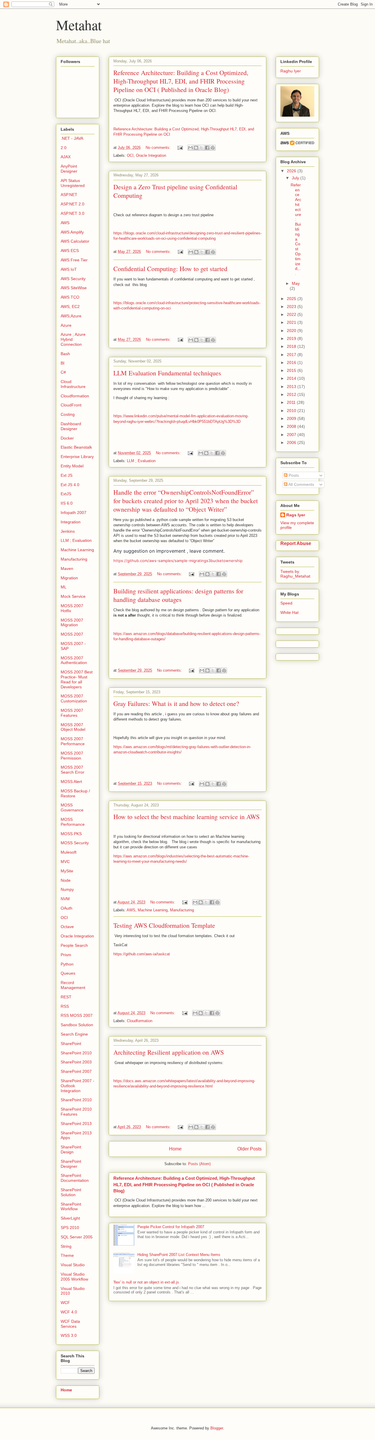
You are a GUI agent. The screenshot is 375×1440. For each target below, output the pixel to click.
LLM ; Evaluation (141, 461)
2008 (292, 426)
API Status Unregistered (73, 183)
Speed (286, 603)
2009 (292, 418)
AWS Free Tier (74, 260)
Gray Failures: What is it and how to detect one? (176, 703)
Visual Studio (73, 1264)
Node (66, 880)
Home (175, 1148)
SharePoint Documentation (75, 1178)
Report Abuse (295, 543)
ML (64, 587)
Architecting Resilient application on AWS (168, 1052)
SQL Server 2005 (77, 1237)
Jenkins (68, 531)
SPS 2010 (70, 1227)
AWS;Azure (71, 316)
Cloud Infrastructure (73, 384)
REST (66, 997)
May (296, 283)
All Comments (300, 484)
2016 (292, 362)
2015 (292, 370)
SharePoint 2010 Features (76, 1111)
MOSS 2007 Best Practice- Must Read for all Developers (77, 679)
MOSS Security (75, 842)
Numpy (67, 889)
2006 (292, 442)
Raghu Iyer (290, 71)
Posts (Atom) (199, 1164)
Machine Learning (153, 910)
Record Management (73, 985)
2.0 (64, 147)
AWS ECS (70, 250)
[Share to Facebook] (207, 148)
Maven (67, 568)
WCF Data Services (70, 1324)
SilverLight (70, 1218)
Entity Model (72, 466)
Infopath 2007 (73, 512)
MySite (67, 871)
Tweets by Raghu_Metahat (295, 573)
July (296, 178)
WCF (65, 1302)
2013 (292, 386)
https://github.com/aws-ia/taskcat (141, 954)
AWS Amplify (72, 232)
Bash (65, 353)
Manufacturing (182, 910)
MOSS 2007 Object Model (73, 727)
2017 (292, 354)
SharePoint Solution (71, 1192)
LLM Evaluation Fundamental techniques (167, 373)
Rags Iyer (295, 515)
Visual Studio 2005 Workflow (74, 1276)
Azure (66, 325)
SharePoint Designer (71, 1164)
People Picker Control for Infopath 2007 (170, 1227)
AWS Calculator (75, 241)
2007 (292, 434)
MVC (65, 861)
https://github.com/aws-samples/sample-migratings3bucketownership (178, 560)
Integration (71, 522)
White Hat (289, 612)
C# (63, 372)
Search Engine (74, 1034)
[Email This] (190, 148)
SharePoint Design (71, 1149)
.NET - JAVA (72, 138)
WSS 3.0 (69, 1335)
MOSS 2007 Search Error (72, 770)
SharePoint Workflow (71, 1206)
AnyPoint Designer (69, 168)
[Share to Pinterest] (213, 148)
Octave (67, 926)
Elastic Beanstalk (76, 447)
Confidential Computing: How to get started (170, 268)
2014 (292, 378)
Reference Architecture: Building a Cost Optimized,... (296, 229)
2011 (292, 402)
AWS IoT (69, 269)
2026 (292, 170)
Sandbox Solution (77, 1024)
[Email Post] (179, 147)
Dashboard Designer (71, 426)
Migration (69, 578)
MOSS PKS (71, 833)
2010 (292, 410)
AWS (131, 910)
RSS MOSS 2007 (77, 1015)
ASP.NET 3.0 (72, 213)
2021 (292, 322)
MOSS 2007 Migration (72, 622)
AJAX (66, 156)
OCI (130, 155)
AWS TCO (70, 297)
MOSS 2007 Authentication (74, 660)
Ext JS (66, 475)
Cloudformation (139, 1021)
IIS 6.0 (67, 503)
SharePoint (71, 1043)
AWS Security (73, 278)
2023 (292, 306)
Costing (68, 414)
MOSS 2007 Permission (72, 755)
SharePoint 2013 (76, 1123)
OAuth (66, 908)
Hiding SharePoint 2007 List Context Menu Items (178, 1254)
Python (67, 964)
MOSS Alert (71, 781)
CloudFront (71, 405)
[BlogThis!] (196, 148)
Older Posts (249, 1148)
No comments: (159, 147)
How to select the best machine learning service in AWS (186, 816)
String (66, 1246)
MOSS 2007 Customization (74, 698)
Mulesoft (68, 852)
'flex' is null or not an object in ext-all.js (146, 1282)
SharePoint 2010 (76, 1053)
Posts (293, 475)
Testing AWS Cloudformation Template (164, 925)
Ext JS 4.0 (70, 484)
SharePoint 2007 (76, 1071)
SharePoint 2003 (76, 1062)
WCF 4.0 (69, 1312)
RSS (65, 1006)
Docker (67, 438)
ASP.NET (69, 194)
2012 (292, 394)
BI (62, 363)
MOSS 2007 (72, 634)
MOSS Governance (72, 807)
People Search (74, 945)
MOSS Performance (73, 822)
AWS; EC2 (70, 306)
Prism (66, 954)
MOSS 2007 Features (72, 713)
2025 (292, 298)
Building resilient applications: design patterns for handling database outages (178, 595)
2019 (292, 338)
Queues (68, 973)
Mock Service (73, 596)
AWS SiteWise (74, 287)
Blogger (216, 1428)
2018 (292, 346)
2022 (292, 314)
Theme (67, 1255)
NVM (65, 898)
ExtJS (66, 493)
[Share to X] (201, 148)
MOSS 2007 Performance (73, 741)
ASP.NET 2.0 (72, 204)
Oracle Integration (151, 155)
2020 (292, 330)
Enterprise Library (77, 456)
